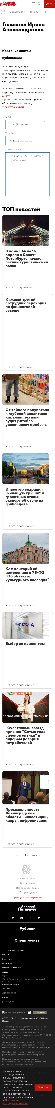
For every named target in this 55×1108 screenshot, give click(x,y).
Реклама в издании (11, 967)
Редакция (7, 959)
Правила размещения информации (27, 897)
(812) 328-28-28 (9, 993)
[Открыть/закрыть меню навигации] (33, 4)
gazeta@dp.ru (8, 1001)
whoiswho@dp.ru (13, 106)
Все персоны (27, 883)
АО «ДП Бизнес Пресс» (13, 950)
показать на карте (10, 984)
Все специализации (27, 888)
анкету (6, 95)
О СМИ (5, 955)
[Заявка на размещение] (51, 12)
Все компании (28, 878)
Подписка (7, 963)
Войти (49, 3)
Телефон (10, 133)
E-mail (8, 116)
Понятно (43, 1087)
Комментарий (13, 149)
